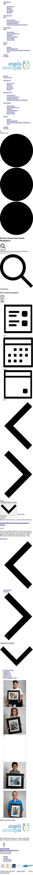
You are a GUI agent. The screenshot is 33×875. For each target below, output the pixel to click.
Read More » (4, 538)
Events (5, 43)
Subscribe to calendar (7, 643)
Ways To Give (11, 40)
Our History (10, 11)
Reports (9, 12)
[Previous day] (18, 449)
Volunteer (10, 35)
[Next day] (18, 498)
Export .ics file (7, 676)
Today (2, 501)
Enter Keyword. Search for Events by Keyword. (14, 251)
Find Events (4, 289)
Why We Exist (7, 15)
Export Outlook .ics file (10, 678)
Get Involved (7, 27)
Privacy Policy (7, 861)
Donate (5, 76)
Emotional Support (12, 23)
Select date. (21, 514)
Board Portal (7, 859)
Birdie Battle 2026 (12, 49)
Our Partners (10, 38)
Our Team (10, 9)
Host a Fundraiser (12, 37)
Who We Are (7, 2)
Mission (9, 8)
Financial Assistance (13, 21)
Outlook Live (7, 675)
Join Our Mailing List (13, 33)
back (4, 3)
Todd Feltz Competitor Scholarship (17, 24)
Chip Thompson (5, 873)
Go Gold (5, 56)
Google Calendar (8, 670)
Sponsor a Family (10, 820)
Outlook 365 (7, 673)
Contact (5, 55)
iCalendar (6, 671)
